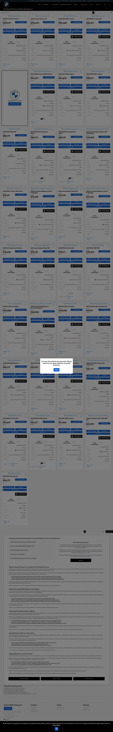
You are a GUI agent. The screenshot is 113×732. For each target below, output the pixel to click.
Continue (56, 369)
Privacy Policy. (56, 725)
